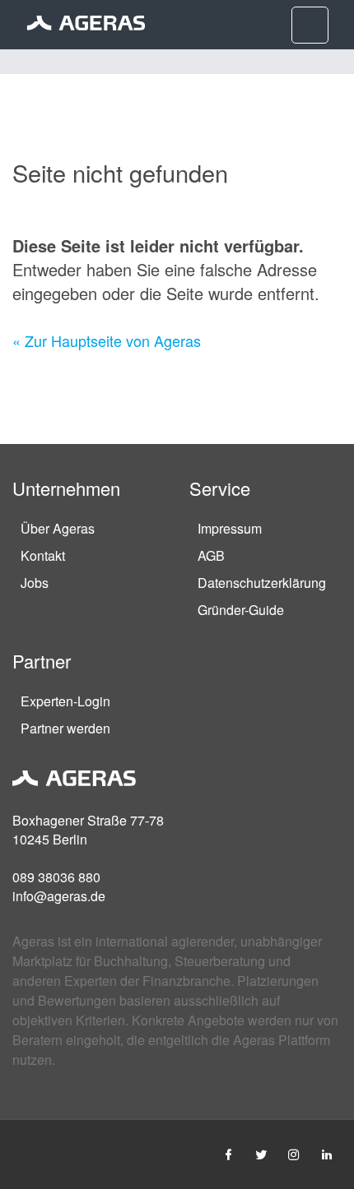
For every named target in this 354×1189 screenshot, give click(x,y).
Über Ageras (58, 528)
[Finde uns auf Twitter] (261, 1154)
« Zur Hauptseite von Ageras (106, 340)
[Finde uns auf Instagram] (293, 1154)
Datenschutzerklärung (262, 582)
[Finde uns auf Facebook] (228, 1154)
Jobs (35, 582)
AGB (211, 555)
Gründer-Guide (241, 609)
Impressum (230, 528)
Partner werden (65, 728)
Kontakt (43, 555)
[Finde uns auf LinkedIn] (326, 1154)
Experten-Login (65, 701)
